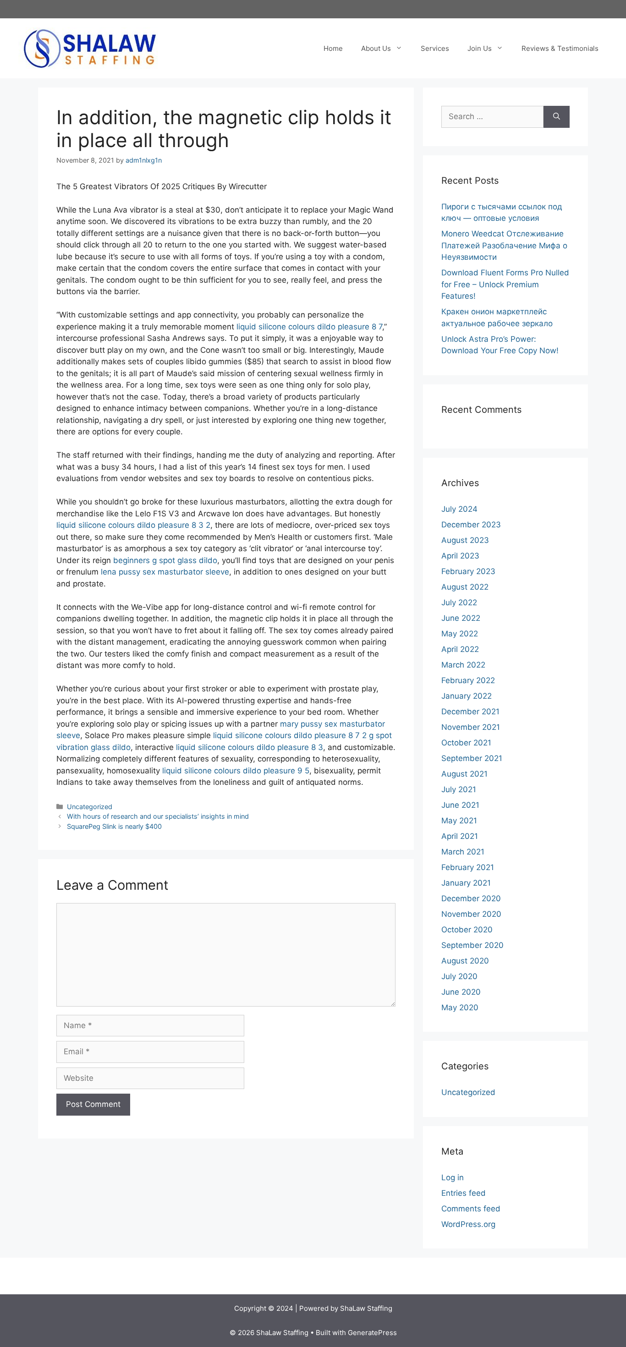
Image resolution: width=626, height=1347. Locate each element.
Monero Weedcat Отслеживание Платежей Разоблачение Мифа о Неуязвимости (504, 245)
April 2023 (460, 555)
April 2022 (460, 649)
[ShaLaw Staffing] (89, 47)
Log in (452, 1177)
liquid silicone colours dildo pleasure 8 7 (309, 326)
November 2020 (471, 914)
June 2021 (460, 805)
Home (333, 48)
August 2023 (465, 540)
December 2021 (470, 711)
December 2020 (471, 898)
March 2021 (462, 851)
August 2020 (465, 960)
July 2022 (459, 602)
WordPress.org (468, 1224)
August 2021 (464, 773)
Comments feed (470, 1208)
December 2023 (471, 524)
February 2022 (468, 680)
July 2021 (458, 789)
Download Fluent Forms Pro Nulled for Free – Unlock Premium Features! (505, 284)
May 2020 (459, 1007)
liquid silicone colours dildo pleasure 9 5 (235, 770)
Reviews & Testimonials (560, 48)
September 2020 (472, 945)
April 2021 (459, 836)
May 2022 (459, 633)
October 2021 (466, 742)
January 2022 (466, 696)
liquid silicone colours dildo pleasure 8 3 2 (133, 525)
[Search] (557, 117)
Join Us (479, 48)
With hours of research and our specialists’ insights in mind (158, 816)
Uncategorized (89, 806)
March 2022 (463, 664)
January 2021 (466, 882)
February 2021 (467, 867)
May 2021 (459, 820)
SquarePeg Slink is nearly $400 (114, 826)
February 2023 (468, 571)
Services (435, 48)
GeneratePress (372, 1332)
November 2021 (470, 727)
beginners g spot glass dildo (165, 560)
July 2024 (459, 509)
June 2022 (460, 618)
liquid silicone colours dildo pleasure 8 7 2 (290, 735)
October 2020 (467, 929)
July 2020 (459, 976)
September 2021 (471, 758)
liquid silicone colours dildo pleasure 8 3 (249, 747)
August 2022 (465, 586)
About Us (376, 48)
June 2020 (461, 992)
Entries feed (463, 1193)
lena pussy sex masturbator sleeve (165, 571)
